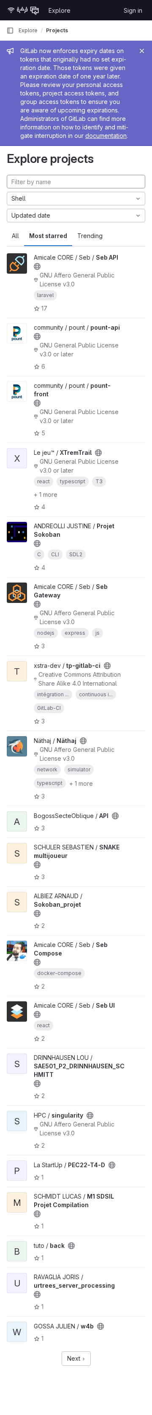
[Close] (142, 51)
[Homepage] (23, 10)
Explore (60, 10)
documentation (106, 135)
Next (74, 1358)
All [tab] (15, 235)
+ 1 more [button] (45, 494)
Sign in (133, 10)
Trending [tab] (90, 235)
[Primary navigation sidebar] (10, 30)
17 (44, 308)
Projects (57, 30)
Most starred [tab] (48, 235)
